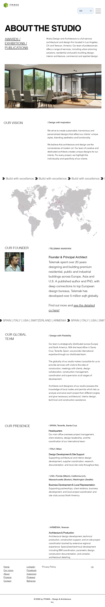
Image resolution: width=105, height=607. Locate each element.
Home (6, 566)
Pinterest (31, 577)
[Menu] (98, 11)
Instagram (31, 574)
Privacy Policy (49, 566)
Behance (31, 580)
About (6, 574)
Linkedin (31, 566)
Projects (7, 577)
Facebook (32, 570)
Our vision (8, 570)
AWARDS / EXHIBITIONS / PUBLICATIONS (16, 43)
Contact (7, 580)
